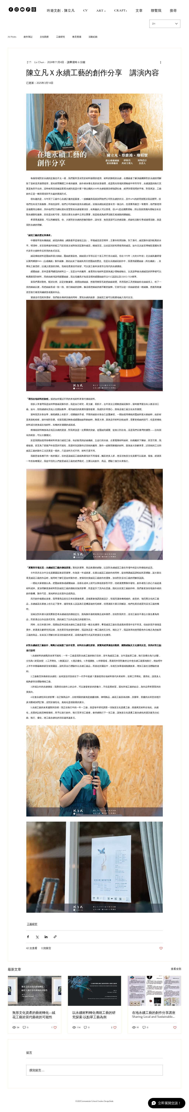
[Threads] (34, 9)
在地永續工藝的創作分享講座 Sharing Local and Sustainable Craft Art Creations (153, 1014)
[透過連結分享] (55, 937)
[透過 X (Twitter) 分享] (37, 937)
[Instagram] (16, 9)
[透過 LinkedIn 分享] (46, 937)
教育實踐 (76, 36)
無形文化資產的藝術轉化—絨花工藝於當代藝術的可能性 (33, 1015)
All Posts (12, 36)
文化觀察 (44, 36)
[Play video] (94, 132)
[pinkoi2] (28, 9)
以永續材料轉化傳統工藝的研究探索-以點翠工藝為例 (94, 1015)
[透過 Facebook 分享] (28, 937)
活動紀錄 (93, 36)
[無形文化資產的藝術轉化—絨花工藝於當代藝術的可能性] (34, 991)
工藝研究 (60, 36)
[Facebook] (11, 9)
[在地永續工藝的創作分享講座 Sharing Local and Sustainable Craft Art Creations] (154, 991)
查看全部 (176, 969)
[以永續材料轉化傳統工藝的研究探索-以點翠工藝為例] (94, 991)
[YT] (22, 9)
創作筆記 (28, 36)
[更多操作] (160, 62)
